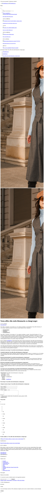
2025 (4, 469)
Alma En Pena (5, 464)
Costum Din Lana (6, 463)
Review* (2, 394)
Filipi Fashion (9, 480)
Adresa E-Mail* (3, 387)
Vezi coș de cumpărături (7, 47)
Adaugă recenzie (3, 397)
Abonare (13, 479)
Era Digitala (22, 480)
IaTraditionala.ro (6, 51)
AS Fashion (14, 480)
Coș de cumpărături (6, 13)
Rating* (1, 389)
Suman (4, 466)
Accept (2, 490)
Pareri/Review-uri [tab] (6, 332)
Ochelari (4, 468)
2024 (4, 465)
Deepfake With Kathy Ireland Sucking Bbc (10, 467)
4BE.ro (18, 480)
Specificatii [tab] (5, 331)
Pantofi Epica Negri (6, 470)
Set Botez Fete (5, 462)
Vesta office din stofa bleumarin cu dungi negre (11, 55)
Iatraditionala (5, 53)
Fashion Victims (3, 480)
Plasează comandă (15, 47)
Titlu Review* (3, 388)
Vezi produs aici (3, 324)
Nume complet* (3, 386)
